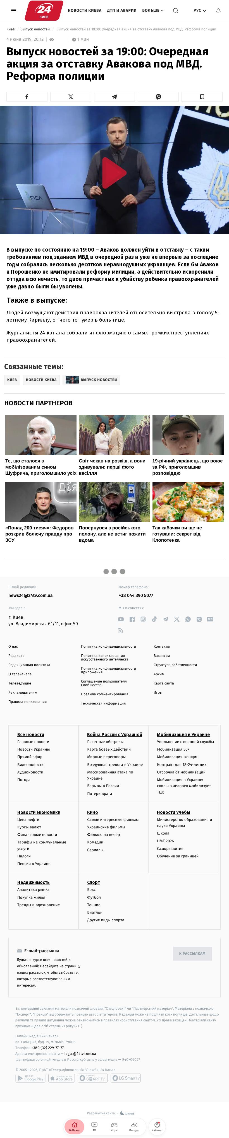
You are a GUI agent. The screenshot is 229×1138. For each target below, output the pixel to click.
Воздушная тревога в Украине (115, 764)
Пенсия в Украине (34, 863)
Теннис (93, 905)
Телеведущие (19, 683)
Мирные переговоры (106, 756)
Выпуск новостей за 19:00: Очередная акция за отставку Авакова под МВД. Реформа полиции (136, 29)
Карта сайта (164, 683)
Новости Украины (33, 749)
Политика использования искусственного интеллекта (104, 657)
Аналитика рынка (33, 889)
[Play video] (114, 173)
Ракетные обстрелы (105, 741)
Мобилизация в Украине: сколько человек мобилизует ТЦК (184, 786)
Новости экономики (38, 812)
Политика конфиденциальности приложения (108, 670)
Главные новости (33, 741)
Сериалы (95, 850)
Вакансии (162, 656)
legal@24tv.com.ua (80, 1054)
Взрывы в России (103, 785)
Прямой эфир (29, 756)
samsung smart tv (126, 1078)
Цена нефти (28, 819)
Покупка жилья (31, 897)
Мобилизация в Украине (183, 734)
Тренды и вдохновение (38, 905)
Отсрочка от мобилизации (181, 772)
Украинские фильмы (106, 827)
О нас (13, 646)
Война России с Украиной (114, 734)
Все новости (30, 734)
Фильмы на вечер (103, 834)
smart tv (93, 1078)
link (121, 619)
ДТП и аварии (122, 10)
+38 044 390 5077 (136, 595)
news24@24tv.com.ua (30, 595)
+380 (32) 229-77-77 (47, 1048)
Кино (92, 812)
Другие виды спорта (105, 920)
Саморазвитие (170, 848)
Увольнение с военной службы (185, 741)
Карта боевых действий (109, 749)
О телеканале (20, 674)
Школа (163, 833)
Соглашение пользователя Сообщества (104, 683)
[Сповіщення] (218, 11)
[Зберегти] (202, 96)
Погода (23, 779)
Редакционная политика (29, 665)
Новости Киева (85, 10)
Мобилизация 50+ (173, 749)
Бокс (91, 889)
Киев (11, 29)
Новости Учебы (173, 812)
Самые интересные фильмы (113, 819)
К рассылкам (192, 954)
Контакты (162, 646)
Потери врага (99, 793)
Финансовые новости (37, 834)
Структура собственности (175, 665)
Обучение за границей (178, 856)
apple (61, 1078)
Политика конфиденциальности (108, 646)
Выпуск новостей (35, 29)
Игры (158, 693)
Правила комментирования (104, 694)
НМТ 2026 (165, 841)
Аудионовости (30, 772)
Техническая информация (103, 703)
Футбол (94, 897)
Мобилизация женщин (178, 756)
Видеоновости (30, 764)
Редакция (16, 656)
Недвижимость (33, 882)
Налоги (24, 856)
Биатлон (94, 912)
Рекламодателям (22, 693)
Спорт (93, 882)
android (30, 1078)
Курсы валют (29, 827)
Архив (159, 674)
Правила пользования (27, 702)
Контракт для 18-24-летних (181, 764)
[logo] (44, 10)
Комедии (95, 842)
